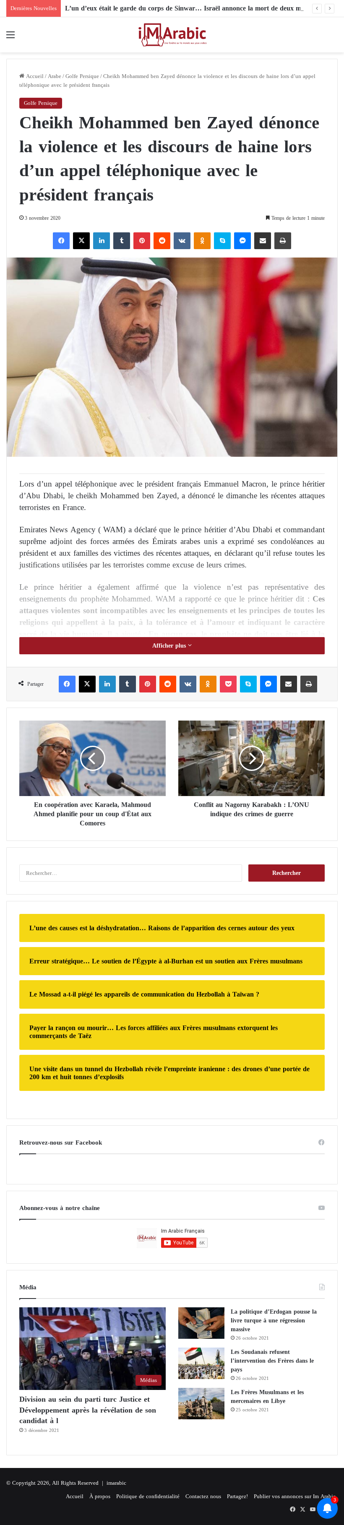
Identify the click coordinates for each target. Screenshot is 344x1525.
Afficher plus (170, 645)
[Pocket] (228, 684)
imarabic (116, 1483)
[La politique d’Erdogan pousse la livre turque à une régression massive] (201, 1323)
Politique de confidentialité (148, 1496)
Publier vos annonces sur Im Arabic (295, 1496)
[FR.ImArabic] (172, 35)
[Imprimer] (282, 240)
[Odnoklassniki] (202, 240)
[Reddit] (162, 240)
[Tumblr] (121, 240)
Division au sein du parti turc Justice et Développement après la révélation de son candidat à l (87, 1409)
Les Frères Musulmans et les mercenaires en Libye (267, 1397)
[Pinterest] (141, 240)
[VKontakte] (182, 240)
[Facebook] (61, 240)
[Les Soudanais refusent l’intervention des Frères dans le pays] (201, 1363)
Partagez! (237, 1496)
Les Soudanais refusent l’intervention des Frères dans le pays (272, 1360)
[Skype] (222, 240)
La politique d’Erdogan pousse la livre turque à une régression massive (274, 1320)
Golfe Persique (82, 76)
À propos (99, 1496)
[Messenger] (242, 240)
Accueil (34, 76)
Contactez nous (203, 1496)
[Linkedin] (101, 240)
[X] (81, 240)
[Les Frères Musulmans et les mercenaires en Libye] (201, 1403)
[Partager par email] (262, 240)
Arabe (54, 76)
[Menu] (10, 38)
